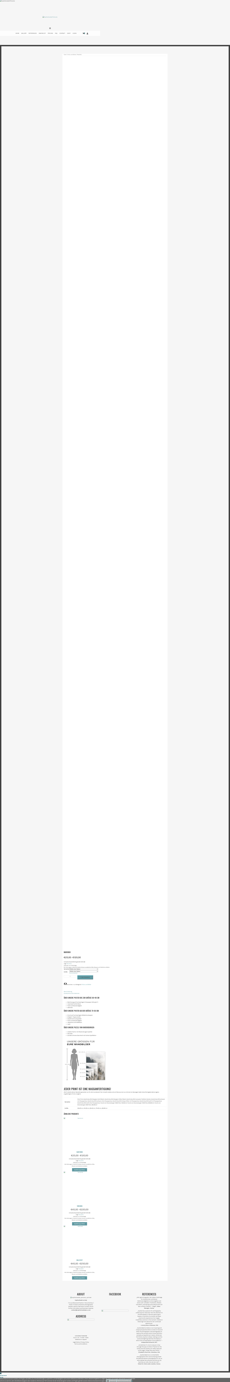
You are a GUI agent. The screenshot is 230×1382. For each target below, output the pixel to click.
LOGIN (74, 33)
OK (108, 1381)
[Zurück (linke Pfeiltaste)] (0, 1377)
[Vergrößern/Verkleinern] (0, 1375)
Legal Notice (76, 1342)
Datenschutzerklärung (124, 1381)
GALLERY (24, 33)
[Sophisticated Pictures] (50, 17)
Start (65, 54)
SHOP (69, 33)
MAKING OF (42, 33)
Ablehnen (113, 1381)
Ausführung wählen (79, 1169)
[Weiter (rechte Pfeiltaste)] (2, 1377)
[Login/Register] (87, 33)
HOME (17, 33)
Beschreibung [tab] (68, 991)
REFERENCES (33, 33)
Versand (69, 963)
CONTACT (62, 33)
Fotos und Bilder (71, 54)
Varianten (66, 969)
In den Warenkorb (85, 977)
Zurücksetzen (73, 973)
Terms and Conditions (80, 1344)
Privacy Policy (85, 1342)
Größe (65, 972)
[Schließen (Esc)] (6, 1375)
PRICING (50, 33)
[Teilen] (4, 1375)
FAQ (56, 33)
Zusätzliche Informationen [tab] (71, 993)
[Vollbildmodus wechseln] (2, 1375)
